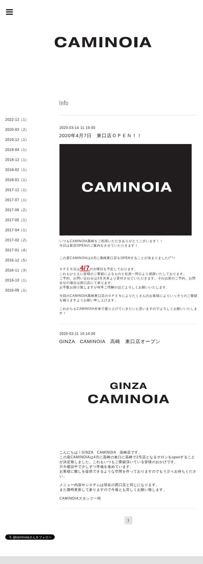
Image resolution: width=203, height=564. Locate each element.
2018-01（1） (17, 180)
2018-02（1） (17, 170)
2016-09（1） (17, 290)
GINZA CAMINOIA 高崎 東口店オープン (109, 341)
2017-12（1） (17, 190)
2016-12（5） (17, 260)
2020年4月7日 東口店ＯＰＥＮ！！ (100, 135)
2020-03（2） (17, 130)
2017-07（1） (17, 200)
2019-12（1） (17, 140)
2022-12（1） (17, 120)
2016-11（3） (17, 270)
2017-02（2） (17, 240)
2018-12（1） (17, 160)
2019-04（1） (17, 150)
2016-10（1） (17, 280)
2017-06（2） (17, 210)
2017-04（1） (17, 230)
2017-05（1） (17, 220)
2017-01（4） (17, 250)
